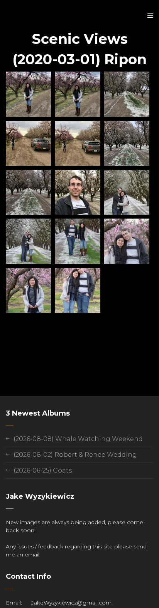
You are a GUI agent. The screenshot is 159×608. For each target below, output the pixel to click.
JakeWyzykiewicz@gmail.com (71, 602)
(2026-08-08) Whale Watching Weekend (78, 439)
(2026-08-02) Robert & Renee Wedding (75, 454)
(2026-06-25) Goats (43, 470)
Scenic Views (80, 38)
